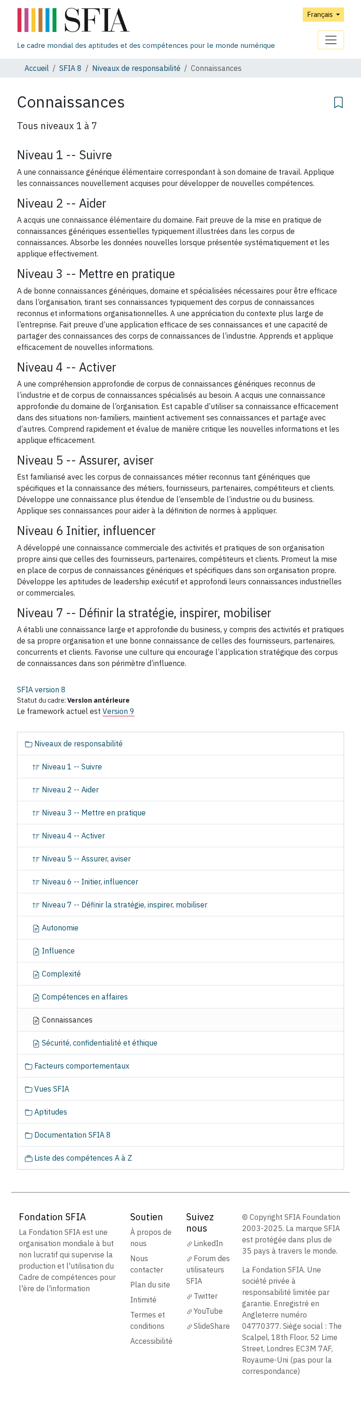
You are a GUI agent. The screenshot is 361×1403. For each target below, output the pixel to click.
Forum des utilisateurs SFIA (208, 1270)
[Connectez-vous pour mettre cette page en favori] (338, 101)
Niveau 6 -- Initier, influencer (89, 881)
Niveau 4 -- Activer (72, 835)
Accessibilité (151, 1341)
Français (320, 14)
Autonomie (59, 927)
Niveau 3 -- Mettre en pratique (93, 812)
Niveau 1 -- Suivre (71, 766)
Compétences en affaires (84, 996)
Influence (57, 950)
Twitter (206, 1296)
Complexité (60, 973)
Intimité (143, 1299)
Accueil (36, 68)
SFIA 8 (70, 68)
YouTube (208, 1311)
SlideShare (212, 1326)
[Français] (146, 20)
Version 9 (118, 711)
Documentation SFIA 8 (71, 1134)
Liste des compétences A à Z (82, 1158)
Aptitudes (49, 1111)
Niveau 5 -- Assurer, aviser (85, 858)
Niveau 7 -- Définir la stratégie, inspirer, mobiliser (123, 904)
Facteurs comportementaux (80, 1065)
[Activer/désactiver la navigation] (331, 40)
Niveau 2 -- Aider (69, 789)
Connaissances (66, 1019)
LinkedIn (208, 1243)
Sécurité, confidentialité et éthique (98, 1042)
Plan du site (150, 1284)
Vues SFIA (50, 1088)
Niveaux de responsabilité (136, 68)
